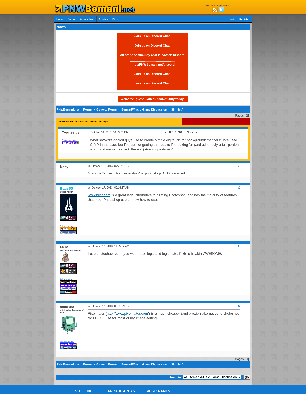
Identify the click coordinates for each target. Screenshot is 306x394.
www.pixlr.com (99, 195)
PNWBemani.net (68, 109)
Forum (72, 19)
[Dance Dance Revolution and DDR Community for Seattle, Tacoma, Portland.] (96, 12)
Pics (115, 19)
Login (232, 19)
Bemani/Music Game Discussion (144, 109)
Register (244, 19)
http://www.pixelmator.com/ (128, 314)
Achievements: (69, 140)
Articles (103, 19)
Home (59, 19)
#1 (239, 166)
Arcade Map (87, 19)
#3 (239, 246)
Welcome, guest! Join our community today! (153, 99)
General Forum (106, 109)
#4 (239, 306)
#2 (239, 187)
